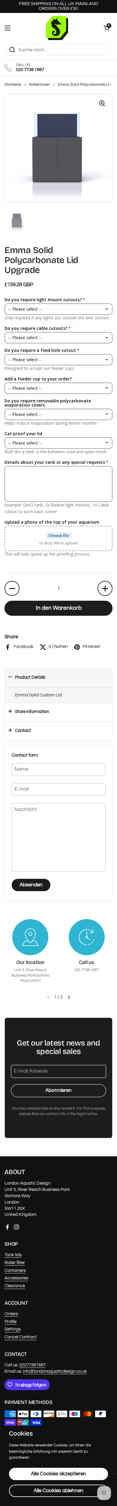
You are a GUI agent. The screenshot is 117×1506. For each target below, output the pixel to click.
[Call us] (87, 937)
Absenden (31, 885)
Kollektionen (39, 85)
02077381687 (32, 1365)
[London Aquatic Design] (57, 28)
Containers (15, 1270)
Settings (12, 1329)
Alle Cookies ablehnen (58, 1490)
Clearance (14, 1286)
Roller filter (14, 1262)
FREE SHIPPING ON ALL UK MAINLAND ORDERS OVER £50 (58, 6)
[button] (106, 28)
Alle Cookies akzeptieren (58, 1474)
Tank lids (13, 1255)
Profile (10, 1321)
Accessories (16, 1278)
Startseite (12, 85)
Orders (11, 1314)
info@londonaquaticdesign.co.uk (55, 1371)
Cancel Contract (20, 1337)
